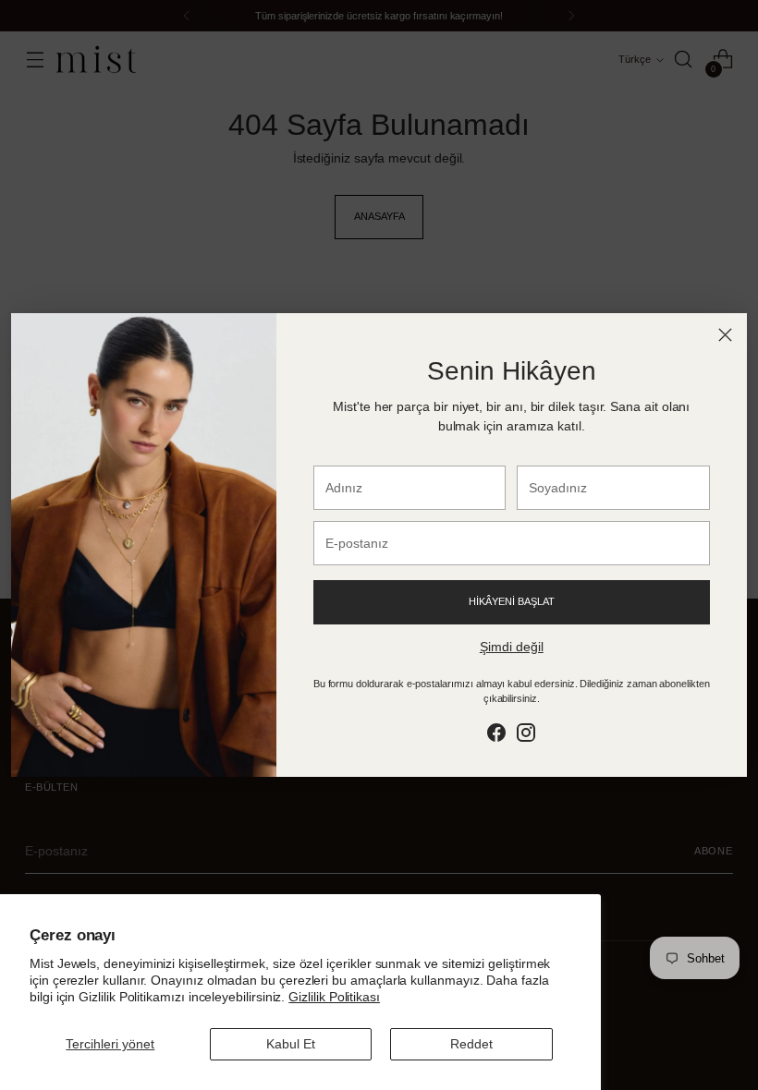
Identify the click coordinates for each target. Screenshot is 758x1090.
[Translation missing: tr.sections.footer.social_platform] (496, 735)
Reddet (471, 1043)
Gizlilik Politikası (334, 996)
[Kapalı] (725, 335)
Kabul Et (290, 1043)
